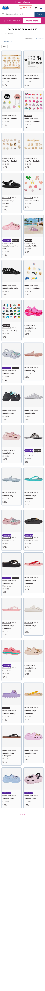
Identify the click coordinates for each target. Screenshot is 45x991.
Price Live (27, 8)
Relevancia (39, 38)
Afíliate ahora (32, 20)
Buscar (40, 14)
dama (4, 46)
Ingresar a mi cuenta (22, 2)
